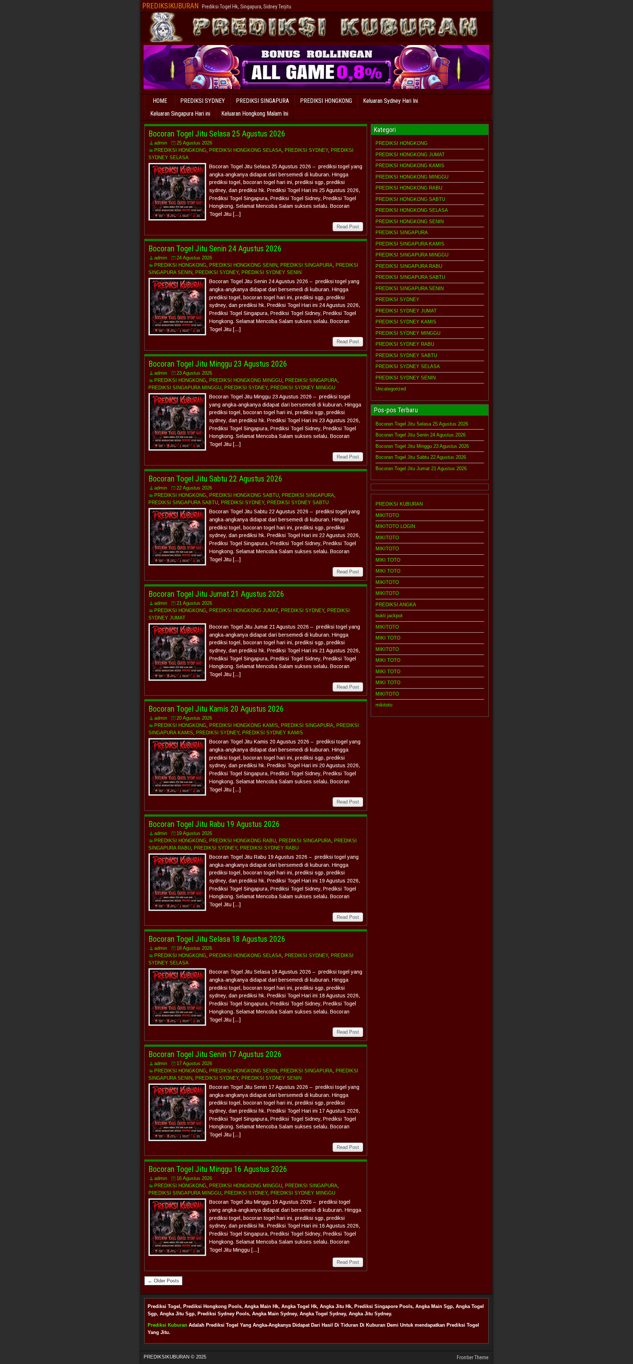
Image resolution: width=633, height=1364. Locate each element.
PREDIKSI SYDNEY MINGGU (302, 387)
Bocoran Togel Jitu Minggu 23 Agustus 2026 (217, 363)
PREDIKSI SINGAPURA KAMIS (409, 244)
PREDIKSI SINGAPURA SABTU (183, 502)
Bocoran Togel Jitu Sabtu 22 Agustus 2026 (215, 478)
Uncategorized (390, 388)
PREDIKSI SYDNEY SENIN (271, 272)
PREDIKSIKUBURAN (170, 5)
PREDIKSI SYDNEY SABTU (298, 502)
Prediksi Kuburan (167, 1325)
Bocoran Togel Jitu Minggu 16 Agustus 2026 (217, 1169)
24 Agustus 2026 (194, 258)
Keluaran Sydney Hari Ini (390, 100)
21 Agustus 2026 (194, 603)
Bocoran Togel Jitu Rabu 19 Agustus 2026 (214, 824)
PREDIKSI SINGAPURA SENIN (409, 288)
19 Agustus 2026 (194, 833)
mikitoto (383, 705)
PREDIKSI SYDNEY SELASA (407, 366)
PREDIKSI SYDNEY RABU (269, 848)
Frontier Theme (473, 1357)
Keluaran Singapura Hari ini (180, 113)
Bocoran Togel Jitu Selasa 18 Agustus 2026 (216, 939)
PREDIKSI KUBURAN (399, 504)
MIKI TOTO (387, 560)
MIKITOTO (387, 515)
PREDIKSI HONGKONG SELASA (245, 150)
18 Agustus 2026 (194, 948)
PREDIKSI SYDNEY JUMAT (406, 311)
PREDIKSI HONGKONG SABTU (244, 495)
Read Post (348, 226)
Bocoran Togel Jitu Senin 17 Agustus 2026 (215, 1054)
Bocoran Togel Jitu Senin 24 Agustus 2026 (215, 248)
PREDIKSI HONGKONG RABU (242, 840)
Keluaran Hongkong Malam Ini (254, 113)
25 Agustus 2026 (194, 143)
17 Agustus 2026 (194, 1063)
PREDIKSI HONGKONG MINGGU (245, 380)
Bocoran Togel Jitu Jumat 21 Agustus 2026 (216, 594)
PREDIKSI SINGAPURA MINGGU (184, 387)
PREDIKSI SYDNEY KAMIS (272, 732)
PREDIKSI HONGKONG (326, 100)
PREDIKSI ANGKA (395, 604)
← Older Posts (163, 1281)
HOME (160, 100)
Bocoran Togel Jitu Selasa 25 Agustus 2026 (216, 133)
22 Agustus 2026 (194, 488)
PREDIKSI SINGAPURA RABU (408, 266)
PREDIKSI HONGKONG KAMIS (243, 725)
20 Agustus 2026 (194, 718)
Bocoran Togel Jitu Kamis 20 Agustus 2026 (216, 708)
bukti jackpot (389, 615)
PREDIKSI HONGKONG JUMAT (243, 610)
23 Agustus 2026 (194, 373)
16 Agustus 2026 (194, 1178)
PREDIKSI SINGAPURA (262, 100)
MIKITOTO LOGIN (395, 526)
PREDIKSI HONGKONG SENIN (243, 265)
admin (160, 143)
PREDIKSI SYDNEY (202, 100)
